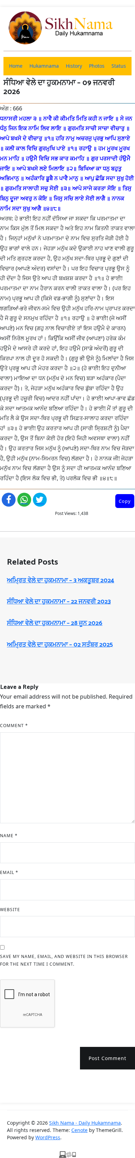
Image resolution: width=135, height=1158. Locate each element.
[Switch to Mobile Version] (67, 1154)
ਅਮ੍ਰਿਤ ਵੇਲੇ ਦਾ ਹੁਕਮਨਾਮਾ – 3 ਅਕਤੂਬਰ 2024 (60, 580)
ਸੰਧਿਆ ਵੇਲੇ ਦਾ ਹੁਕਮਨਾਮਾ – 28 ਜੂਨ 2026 (54, 623)
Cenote (79, 1130)
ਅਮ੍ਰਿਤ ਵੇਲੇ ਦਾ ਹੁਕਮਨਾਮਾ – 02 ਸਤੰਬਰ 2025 (60, 645)
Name (9, 836)
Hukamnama (44, 66)
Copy (125, 501)
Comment (14, 725)
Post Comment (107, 1058)
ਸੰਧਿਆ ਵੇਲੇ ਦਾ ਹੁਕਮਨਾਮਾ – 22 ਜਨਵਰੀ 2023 (59, 602)
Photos (97, 66)
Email (9, 872)
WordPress (47, 1137)
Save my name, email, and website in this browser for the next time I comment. (64, 960)
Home (15, 66)
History (74, 66)
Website (10, 910)
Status (118, 66)
